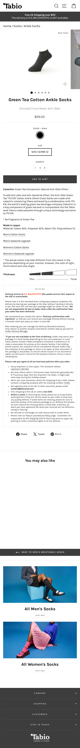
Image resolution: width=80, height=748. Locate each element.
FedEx (67, 383)
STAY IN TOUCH (40, 724)
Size (40, 145)
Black (40, 135)
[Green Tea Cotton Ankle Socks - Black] (5, 499)
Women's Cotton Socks (16, 247)
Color (40, 128)
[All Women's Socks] (40, 640)
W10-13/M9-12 (40, 151)
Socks (17, 26)
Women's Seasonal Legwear (18, 253)
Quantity (40, 162)
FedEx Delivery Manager (16, 331)
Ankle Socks (32, 26)
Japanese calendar (20, 369)
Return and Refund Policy (38, 415)
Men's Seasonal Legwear (17, 240)
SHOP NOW (40, 615)
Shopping (40, 704)
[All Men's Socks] (40, 584)
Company (40, 693)
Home (7, 26)
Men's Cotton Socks (14, 234)
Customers (40, 714)
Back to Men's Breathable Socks (43, 552)
